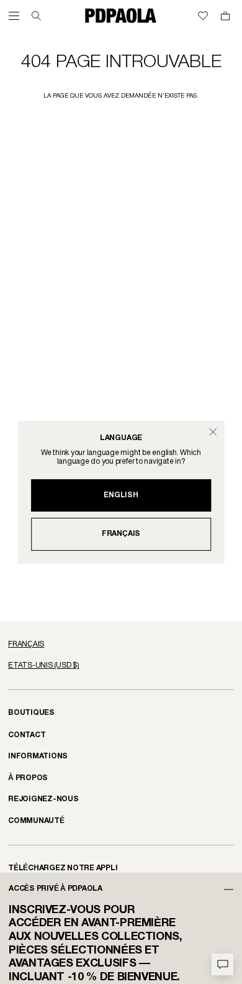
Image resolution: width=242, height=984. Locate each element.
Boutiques (31, 712)
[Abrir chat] (222, 964)
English (121, 495)
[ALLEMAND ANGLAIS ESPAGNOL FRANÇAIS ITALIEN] (121, 644)
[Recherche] (36, 16)
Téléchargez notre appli (63, 868)
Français (121, 533)
